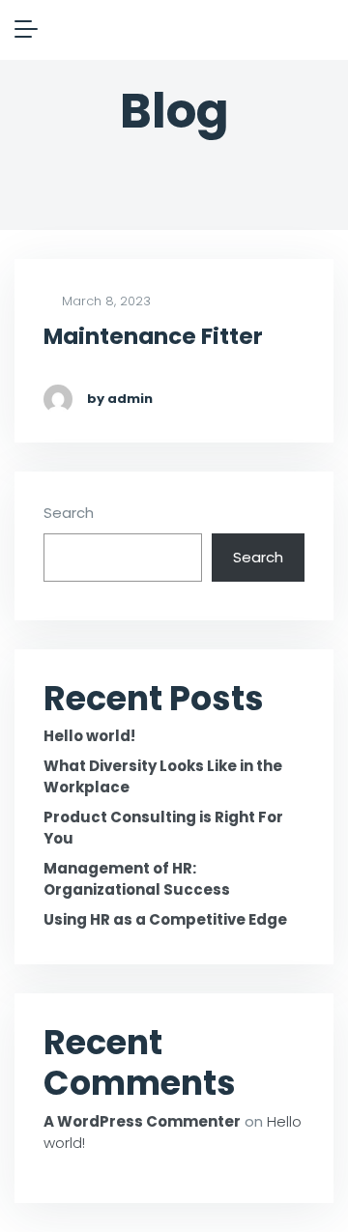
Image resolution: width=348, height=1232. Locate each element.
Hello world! (89, 736)
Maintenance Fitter (153, 337)
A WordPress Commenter (142, 1121)
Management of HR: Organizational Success (137, 879)
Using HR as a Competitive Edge (165, 919)
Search (69, 512)
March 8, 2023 (104, 302)
